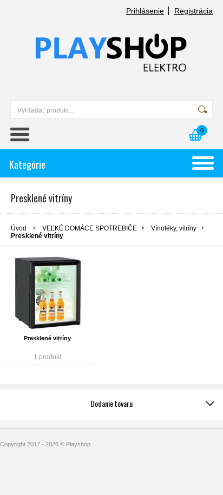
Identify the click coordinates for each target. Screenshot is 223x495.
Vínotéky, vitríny (173, 228)
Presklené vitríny (47, 338)
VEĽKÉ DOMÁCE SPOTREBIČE (89, 228)
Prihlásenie (145, 10)
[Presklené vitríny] (47, 291)
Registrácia (193, 10)
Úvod (19, 228)
